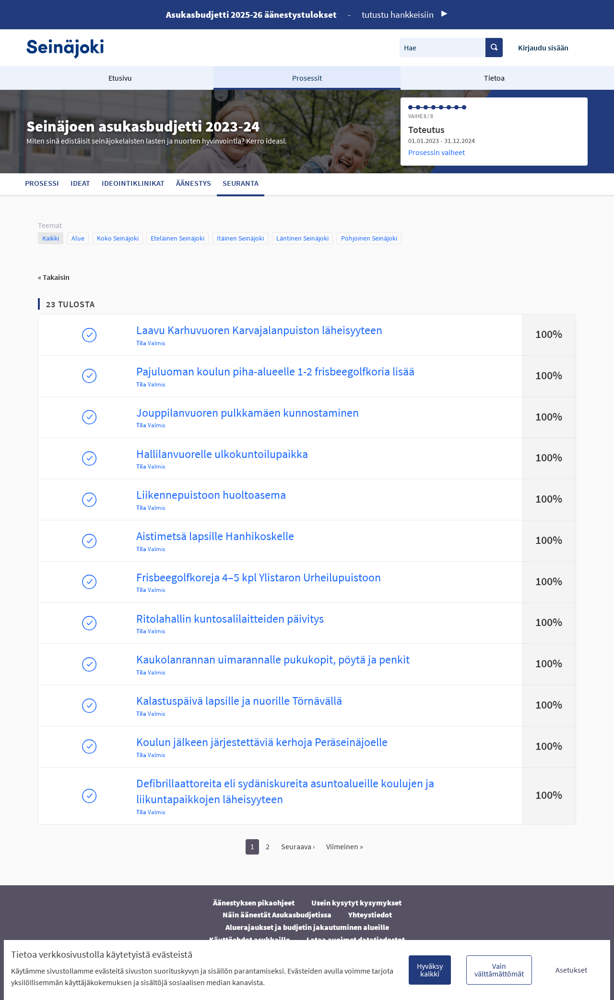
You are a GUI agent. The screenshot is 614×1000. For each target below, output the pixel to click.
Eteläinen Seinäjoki (177, 238)
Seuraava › (298, 846)
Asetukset (571, 970)
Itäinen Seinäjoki (240, 238)
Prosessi (42, 183)
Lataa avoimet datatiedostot (356, 939)
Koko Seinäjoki (118, 238)
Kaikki (50, 238)
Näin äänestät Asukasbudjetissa (277, 914)
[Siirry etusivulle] (69, 48)
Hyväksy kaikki (430, 969)
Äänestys (193, 183)
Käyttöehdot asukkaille (249, 939)
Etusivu (120, 78)
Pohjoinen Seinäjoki (369, 238)
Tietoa (494, 78)
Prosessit (307, 78)
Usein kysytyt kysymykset (356, 902)
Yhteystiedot (370, 914)
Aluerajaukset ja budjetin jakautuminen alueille (307, 927)
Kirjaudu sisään (543, 47)
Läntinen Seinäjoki (302, 238)
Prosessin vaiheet (436, 152)
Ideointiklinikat (133, 183)
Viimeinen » (344, 846)
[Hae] (494, 47)
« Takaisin (54, 277)
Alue (80, 238)
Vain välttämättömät (499, 969)
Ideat (80, 183)
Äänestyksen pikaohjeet (254, 902)
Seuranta (241, 183)
